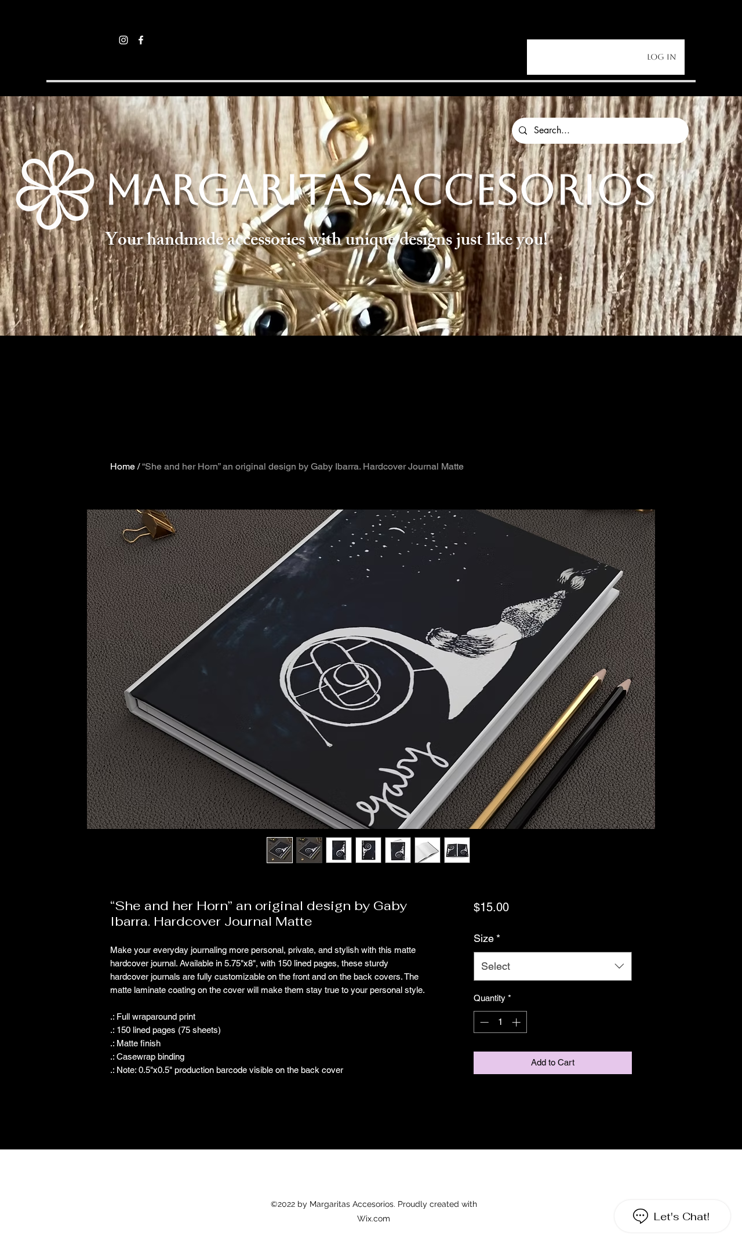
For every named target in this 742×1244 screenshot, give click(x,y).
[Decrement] (483, 1022)
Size (487, 938)
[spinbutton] (500, 1022)
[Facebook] (141, 40)
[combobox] (553, 966)
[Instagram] (123, 40)
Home (122, 466)
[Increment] (517, 1022)
